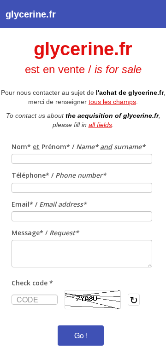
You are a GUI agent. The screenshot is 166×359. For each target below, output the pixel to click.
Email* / (49, 204)
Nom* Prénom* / (78, 146)
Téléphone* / (59, 175)
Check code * (32, 282)
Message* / (45, 232)
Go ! (81, 335)
